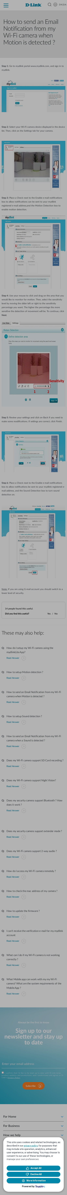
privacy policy (31, 1145)
